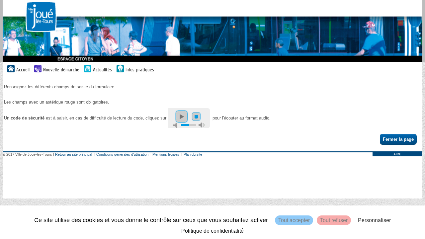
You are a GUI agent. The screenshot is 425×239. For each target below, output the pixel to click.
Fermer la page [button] (398, 139)
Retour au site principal (73, 154)
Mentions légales (165, 154)
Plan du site (193, 154)
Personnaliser (374, 220)
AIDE (397, 154)
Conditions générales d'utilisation (122, 154)
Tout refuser (334, 220)
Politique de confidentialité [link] (212, 231)
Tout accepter (294, 220)
